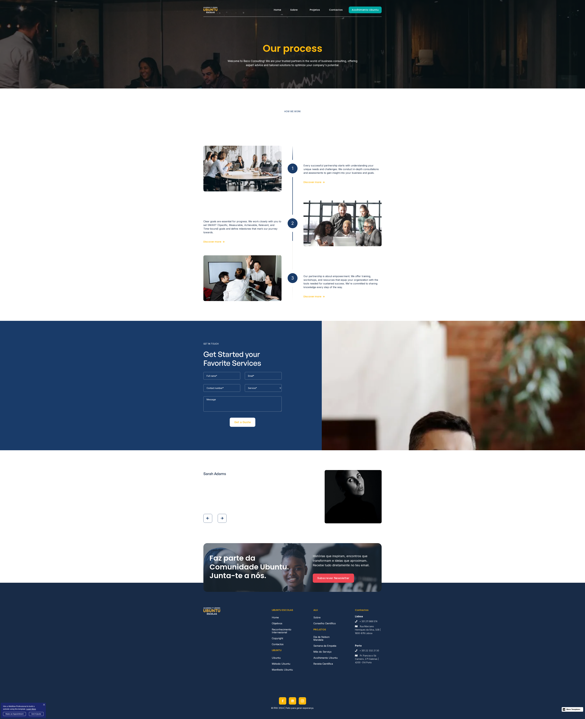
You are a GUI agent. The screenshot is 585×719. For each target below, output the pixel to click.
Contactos (336, 10)
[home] (210, 10)
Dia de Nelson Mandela (321, 638)
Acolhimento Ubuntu (365, 10)
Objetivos (278, 623)
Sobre (294, 10)
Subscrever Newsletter (333, 578)
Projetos (315, 10)
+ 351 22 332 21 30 (369, 650)
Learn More (31, 709)
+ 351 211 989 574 (368, 621)
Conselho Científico (324, 623)
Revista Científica (323, 663)
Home (277, 10)
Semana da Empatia (324, 645)
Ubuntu (276, 657)
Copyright (277, 638)
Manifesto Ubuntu (282, 669)
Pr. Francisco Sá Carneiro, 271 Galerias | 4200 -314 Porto (367, 659)
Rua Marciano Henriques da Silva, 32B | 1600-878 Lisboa (368, 630)
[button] (294, 9)
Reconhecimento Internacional (281, 631)
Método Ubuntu (281, 663)
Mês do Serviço (322, 651)
